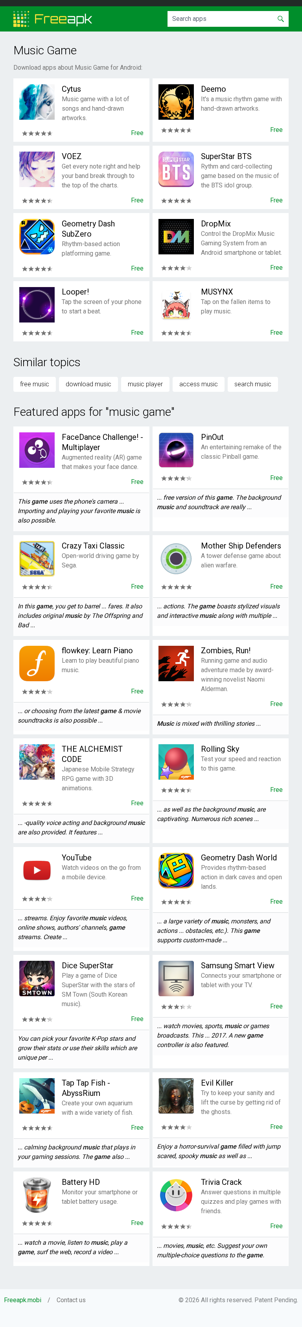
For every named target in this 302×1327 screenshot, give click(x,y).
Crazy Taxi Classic (93, 545)
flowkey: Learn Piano (97, 650)
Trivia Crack (221, 1182)
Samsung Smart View (237, 965)
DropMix (216, 223)
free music (34, 384)
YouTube (77, 857)
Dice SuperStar (88, 965)
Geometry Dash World (239, 857)
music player (145, 384)
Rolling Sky (220, 749)
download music (88, 384)
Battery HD (81, 1182)
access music (198, 384)
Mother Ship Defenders (241, 545)
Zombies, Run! (225, 650)
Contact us (71, 1300)
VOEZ (72, 156)
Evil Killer (217, 1083)
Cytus (71, 89)
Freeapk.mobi (22, 1300)
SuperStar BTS (226, 156)
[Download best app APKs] (52, 19)
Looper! (75, 292)
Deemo (213, 89)
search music (252, 384)
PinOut (212, 437)
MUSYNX (217, 292)
